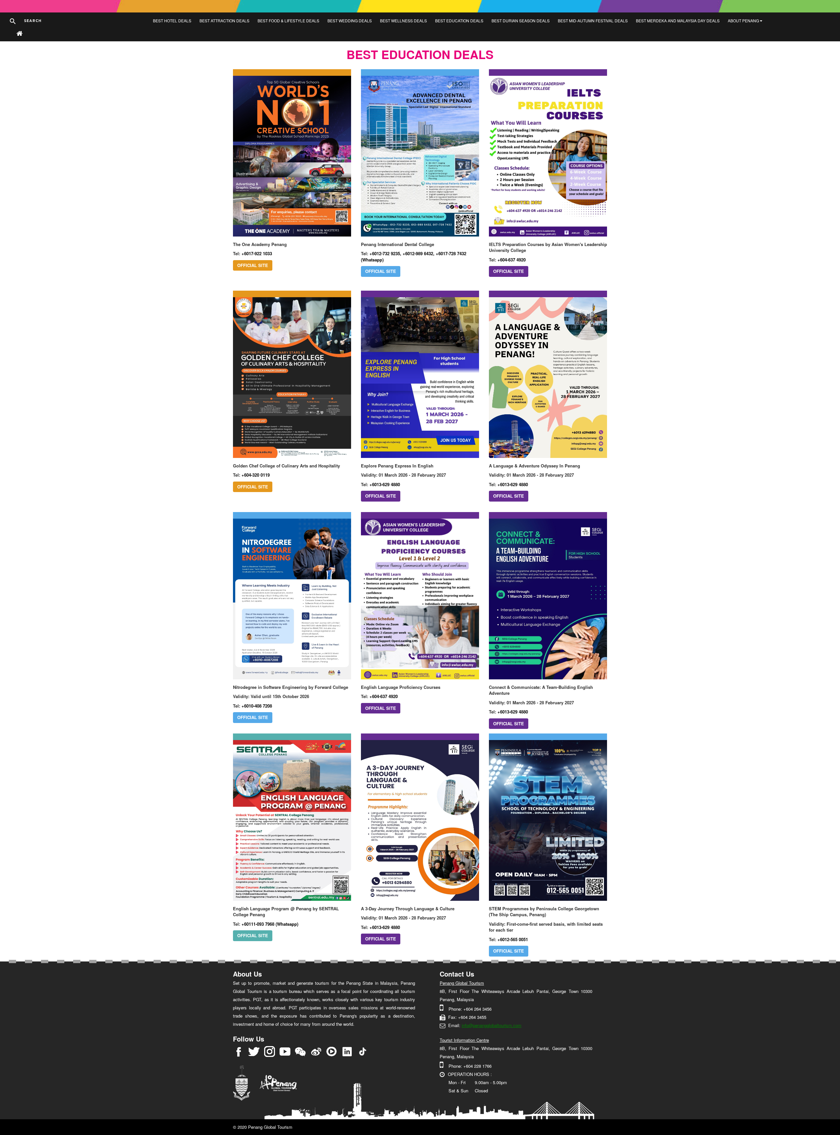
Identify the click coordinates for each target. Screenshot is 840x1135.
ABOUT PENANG (744, 20)
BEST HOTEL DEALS (172, 20)
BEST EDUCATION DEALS (459, 20)
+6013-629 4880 (384, 484)
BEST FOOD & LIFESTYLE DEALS (288, 20)
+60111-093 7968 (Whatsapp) (270, 924)
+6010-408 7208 (257, 706)
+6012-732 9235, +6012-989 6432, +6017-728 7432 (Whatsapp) (413, 256)
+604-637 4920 (511, 260)
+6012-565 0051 (512, 939)
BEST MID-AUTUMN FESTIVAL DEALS (593, 20)
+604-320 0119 (256, 475)
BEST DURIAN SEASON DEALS (521, 20)
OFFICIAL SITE (252, 265)
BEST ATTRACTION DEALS (224, 20)
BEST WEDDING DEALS (349, 20)
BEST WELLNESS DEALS (403, 20)
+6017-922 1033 (257, 253)
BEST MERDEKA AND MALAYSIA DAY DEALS (678, 20)
